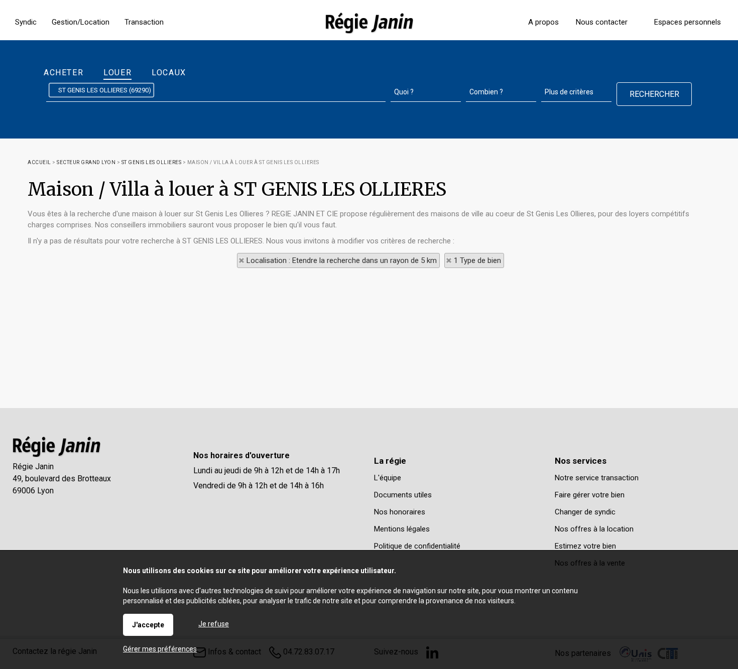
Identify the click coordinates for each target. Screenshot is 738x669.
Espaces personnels (687, 22)
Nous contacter (602, 22)
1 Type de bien (477, 260)
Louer (117, 72)
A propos (543, 22)
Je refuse (213, 624)
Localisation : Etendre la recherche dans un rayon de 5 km (342, 260)
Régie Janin (33, 466)
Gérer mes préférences (160, 649)
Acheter (63, 72)
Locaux (169, 72)
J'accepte (148, 625)
